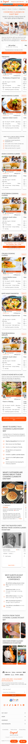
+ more (20, 518)
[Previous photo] (3, 492)
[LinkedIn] (23, 705)
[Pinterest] (18, 705)
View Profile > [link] (11, 565)
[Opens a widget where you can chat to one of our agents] (23, 741)
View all (24, 95)
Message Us (13, 1)
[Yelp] (13, 705)
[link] (11, 214)
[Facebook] (7, 705)
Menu (19, 85)
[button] (1, 1)
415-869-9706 (21, 1)
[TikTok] (10, 705)
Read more (24, 40)
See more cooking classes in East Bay (14, 419)
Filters (15, 741)
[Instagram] (4, 705)
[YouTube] (15, 705)
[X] (21, 705)
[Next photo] (21, 492)
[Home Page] (6, 2)
